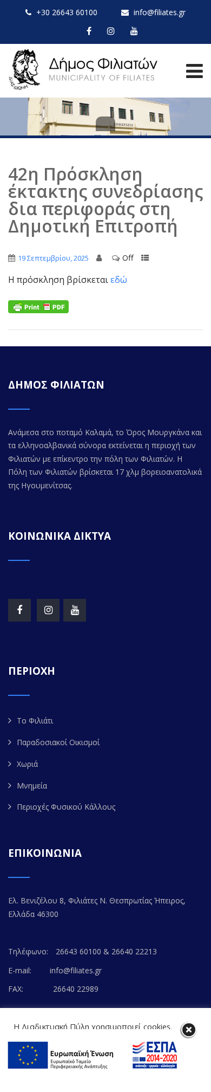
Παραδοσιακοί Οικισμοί (58, 742)
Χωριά (27, 764)
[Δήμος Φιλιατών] (85, 69)
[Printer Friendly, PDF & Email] (38, 306)
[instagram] (111, 31)
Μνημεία (32, 785)
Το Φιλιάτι (35, 720)
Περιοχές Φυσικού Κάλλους (66, 807)
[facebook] (89, 31)
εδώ (118, 280)
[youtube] (134, 31)
